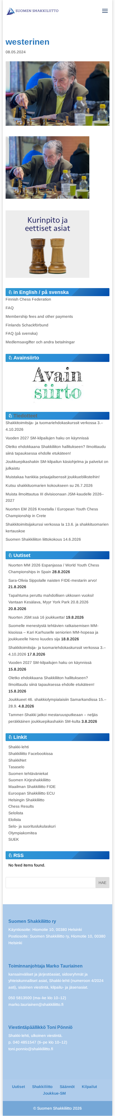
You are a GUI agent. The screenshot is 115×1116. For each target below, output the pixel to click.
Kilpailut (89, 1086)
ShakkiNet (17, 760)
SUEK (13, 839)
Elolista (14, 819)
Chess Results (21, 806)
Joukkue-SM (54, 1093)
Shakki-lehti (18, 747)
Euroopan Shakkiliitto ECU (31, 793)
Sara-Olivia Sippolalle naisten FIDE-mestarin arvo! (52, 580)
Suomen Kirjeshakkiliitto (29, 780)
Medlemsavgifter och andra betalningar (40, 342)
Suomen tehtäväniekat (28, 773)
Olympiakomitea (22, 833)
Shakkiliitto (42, 1086)
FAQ (10, 308)
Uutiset (18, 1086)
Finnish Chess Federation (28, 299)
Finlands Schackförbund (27, 325)
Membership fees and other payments (39, 316)
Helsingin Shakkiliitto (26, 800)
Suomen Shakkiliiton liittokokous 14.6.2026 (43, 539)
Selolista (15, 813)
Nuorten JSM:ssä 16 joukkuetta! (36, 617)
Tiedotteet (25, 416)
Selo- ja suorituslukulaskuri (32, 826)
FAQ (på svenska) (22, 333)
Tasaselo (16, 767)
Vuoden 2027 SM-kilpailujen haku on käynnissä (47, 438)
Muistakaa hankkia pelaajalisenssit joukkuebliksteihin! (53, 477)
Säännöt (67, 1086)
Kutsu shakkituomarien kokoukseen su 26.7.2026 (49, 485)
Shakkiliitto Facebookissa (30, 753)
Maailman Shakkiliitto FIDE (32, 786)
